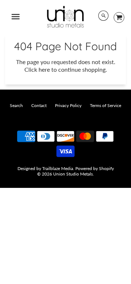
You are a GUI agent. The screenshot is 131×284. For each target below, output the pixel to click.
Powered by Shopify (94, 168)
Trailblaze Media (57, 168)
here (44, 69)
